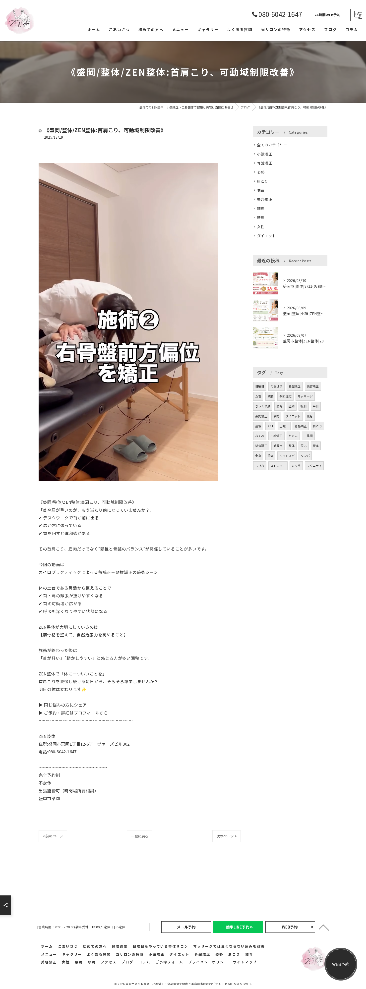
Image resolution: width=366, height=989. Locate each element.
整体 (292, 445)
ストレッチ (278, 465)
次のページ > (226, 835)
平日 (316, 406)
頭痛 (260, 208)
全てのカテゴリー (272, 144)
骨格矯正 (301, 426)
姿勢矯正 (261, 416)
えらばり (276, 386)
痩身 (310, 416)
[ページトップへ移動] (324, 927)
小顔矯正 (264, 154)
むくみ (259, 436)
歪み (303, 445)
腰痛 (260, 217)
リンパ (305, 455)
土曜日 (284, 426)
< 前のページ (53, 835)
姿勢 (260, 172)
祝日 (303, 406)
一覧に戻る (139, 835)
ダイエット (266, 235)
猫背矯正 (261, 445)
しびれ (259, 465)
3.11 (270, 426)
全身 (258, 455)
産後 (258, 426)
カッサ (296, 465)
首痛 (270, 455)
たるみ (293, 436)
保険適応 (285, 396)
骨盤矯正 (264, 162)
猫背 (260, 190)
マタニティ (314, 465)
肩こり (262, 181)
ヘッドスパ (287, 455)
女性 (260, 226)
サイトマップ (245, 961)
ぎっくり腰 (262, 406)
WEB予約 (341, 964)
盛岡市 (278, 445)
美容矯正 (264, 199)
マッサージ (305, 396)
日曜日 (259, 386)
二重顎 (308, 436)
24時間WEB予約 (327, 14)
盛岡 (292, 406)
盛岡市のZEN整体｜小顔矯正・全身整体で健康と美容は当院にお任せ (171, 984)
